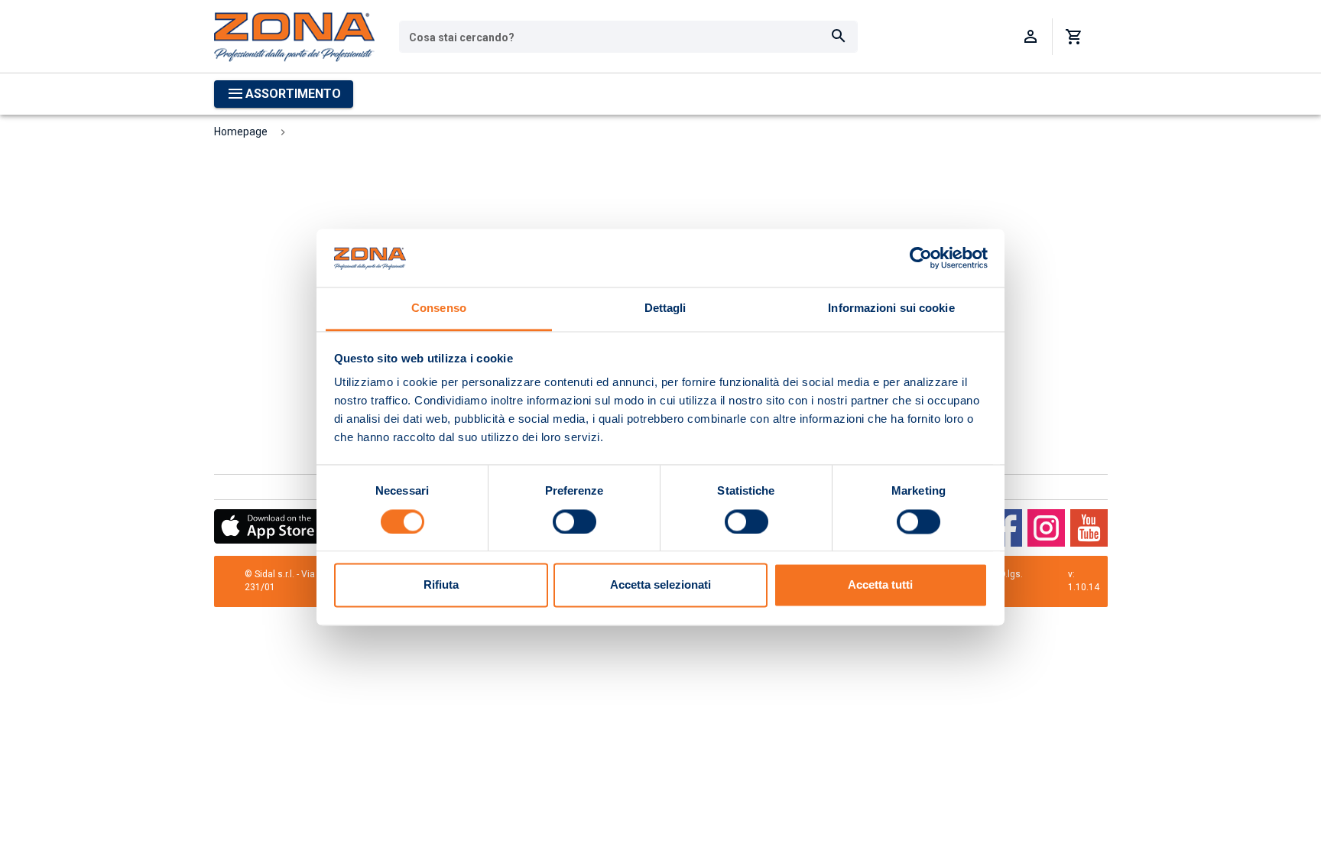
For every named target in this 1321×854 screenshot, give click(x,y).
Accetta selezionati (660, 585)
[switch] (574, 521)
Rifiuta (441, 585)
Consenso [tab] (438, 308)
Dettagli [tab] (665, 308)
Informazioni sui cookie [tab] (891, 308)
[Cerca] (838, 37)
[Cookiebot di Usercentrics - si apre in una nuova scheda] (921, 257)
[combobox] (628, 36)
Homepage (241, 131)
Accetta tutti (880, 585)
